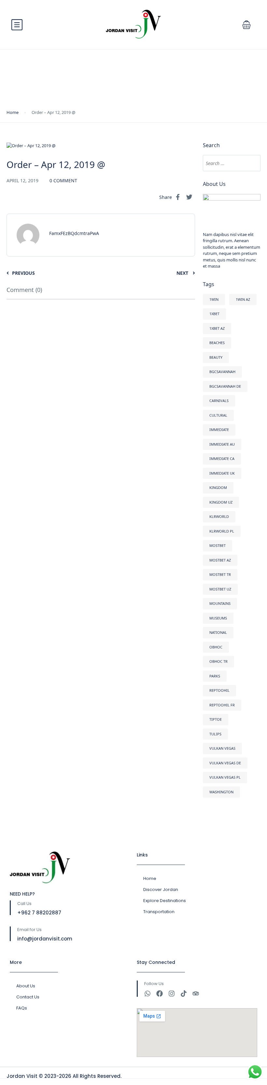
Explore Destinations (164, 900)
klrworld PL (221, 531)
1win (213, 299)
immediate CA (221, 458)
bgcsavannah (222, 371)
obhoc (215, 647)
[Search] (252, 163)
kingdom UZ (220, 502)
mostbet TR (220, 574)
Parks (214, 676)
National (218, 632)
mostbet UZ (220, 589)
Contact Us (27, 997)
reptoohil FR (222, 704)
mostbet (217, 545)
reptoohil (219, 690)
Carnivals (219, 400)
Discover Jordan (160, 889)
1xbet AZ (217, 328)
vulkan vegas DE (225, 762)
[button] (246, 25)
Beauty (215, 357)
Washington (221, 791)
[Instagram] (171, 993)
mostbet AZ (220, 560)
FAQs (21, 1008)
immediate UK (222, 473)
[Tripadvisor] (195, 993)
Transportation (159, 912)
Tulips (215, 733)
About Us (25, 986)
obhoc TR (218, 661)
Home (13, 112)
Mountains (220, 603)
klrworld (219, 516)
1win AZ (243, 299)
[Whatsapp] (147, 993)
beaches (217, 342)
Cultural (218, 415)
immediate (219, 429)
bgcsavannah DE (225, 386)
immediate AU (222, 444)
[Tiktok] (183, 993)
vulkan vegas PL (225, 777)
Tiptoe (215, 719)
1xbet (214, 313)
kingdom (218, 487)
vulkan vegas (222, 748)
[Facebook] (159, 993)
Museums (218, 618)
